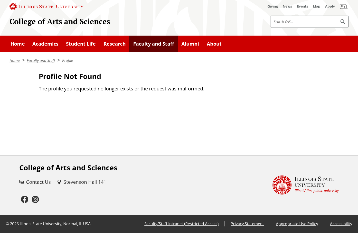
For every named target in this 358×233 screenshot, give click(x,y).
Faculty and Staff (153, 43)
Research (115, 43)
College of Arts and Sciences (59, 21)
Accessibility (341, 223)
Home (17, 43)
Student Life (81, 43)
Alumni (190, 43)
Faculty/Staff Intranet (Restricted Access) (181, 223)
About (214, 43)
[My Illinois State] (344, 6)
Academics (45, 43)
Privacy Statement (247, 223)
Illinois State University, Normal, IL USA (55, 223)
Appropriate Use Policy (297, 223)
